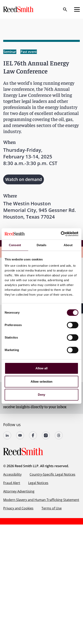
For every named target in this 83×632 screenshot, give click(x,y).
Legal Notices (38, 483)
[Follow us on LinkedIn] (7, 435)
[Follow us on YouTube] (20, 435)
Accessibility (12, 474)
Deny (41, 394)
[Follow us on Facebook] (33, 435)
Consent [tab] (15, 245)
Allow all (41, 368)
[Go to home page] (18, 9)
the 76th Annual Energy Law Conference (36, 92)
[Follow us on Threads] (59, 435)
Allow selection (42, 381)
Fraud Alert (11, 483)
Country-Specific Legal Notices (52, 474)
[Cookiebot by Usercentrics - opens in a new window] (60, 233)
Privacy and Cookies (18, 508)
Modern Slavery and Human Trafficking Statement (41, 500)
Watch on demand (23, 179)
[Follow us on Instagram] (46, 435)
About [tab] (68, 245)
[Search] (65, 9)
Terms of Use (52, 508)
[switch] (72, 325)
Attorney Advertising (18, 491)
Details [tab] (42, 245)
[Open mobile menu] (77, 9)
